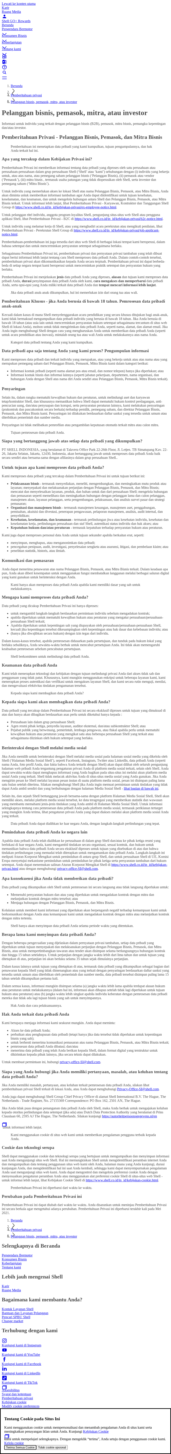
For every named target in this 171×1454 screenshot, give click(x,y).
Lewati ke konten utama (19, 4)
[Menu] (85, 77)
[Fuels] (85, 61)
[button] (85, 30)
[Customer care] (85, 67)
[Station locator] (85, 56)
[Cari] (85, 72)
